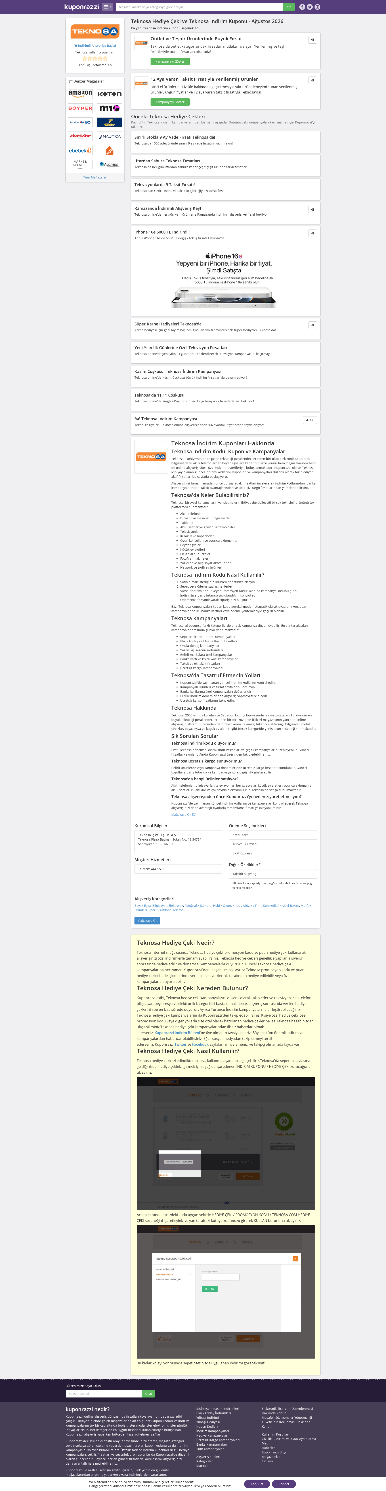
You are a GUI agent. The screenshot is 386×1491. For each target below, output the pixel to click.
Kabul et (257, 1484)
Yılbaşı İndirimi (207, 1417)
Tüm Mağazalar (95, 177)
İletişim (267, 1461)
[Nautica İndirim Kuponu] (109, 136)
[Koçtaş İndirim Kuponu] (109, 150)
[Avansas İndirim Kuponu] (109, 164)
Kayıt (148, 1393)
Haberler (268, 1448)
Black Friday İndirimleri (213, 1413)
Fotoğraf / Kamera (198, 905)
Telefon (178, 910)
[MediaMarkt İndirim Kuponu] (80, 136)
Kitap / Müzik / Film (247, 905)
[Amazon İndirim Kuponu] (80, 94)
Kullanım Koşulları (275, 1434)
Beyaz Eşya (142, 905)
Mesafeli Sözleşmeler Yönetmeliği (287, 1417)
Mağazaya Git (181, 814)
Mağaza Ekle (271, 1457)
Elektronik (175, 905)
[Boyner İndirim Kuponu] (80, 108)
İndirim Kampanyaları (212, 1431)
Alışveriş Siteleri (208, 1457)
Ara (289, 7)
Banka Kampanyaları (211, 1444)
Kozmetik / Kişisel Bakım (281, 905)
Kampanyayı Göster (170, 61)
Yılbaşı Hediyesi (208, 1422)
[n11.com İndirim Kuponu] (109, 108)
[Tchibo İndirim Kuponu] (109, 122)
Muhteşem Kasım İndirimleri (217, 1408)
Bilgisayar (159, 905)
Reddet (284, 1484)
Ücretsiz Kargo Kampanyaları (218, 1440)
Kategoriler (204, 1461)
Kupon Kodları (207, 1426)
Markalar (203, 1465)
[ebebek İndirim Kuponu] (80, 150)
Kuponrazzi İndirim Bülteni (177, 1032)
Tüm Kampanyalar (210, 1449)
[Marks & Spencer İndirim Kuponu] (80, 164)
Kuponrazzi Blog (274, 1452)
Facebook (200, 1044)
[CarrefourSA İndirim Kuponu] (80, 122)
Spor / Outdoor (160, 910)
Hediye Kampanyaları (212, 1435)
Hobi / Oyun (222, 905)
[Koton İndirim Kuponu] (109, 94)
